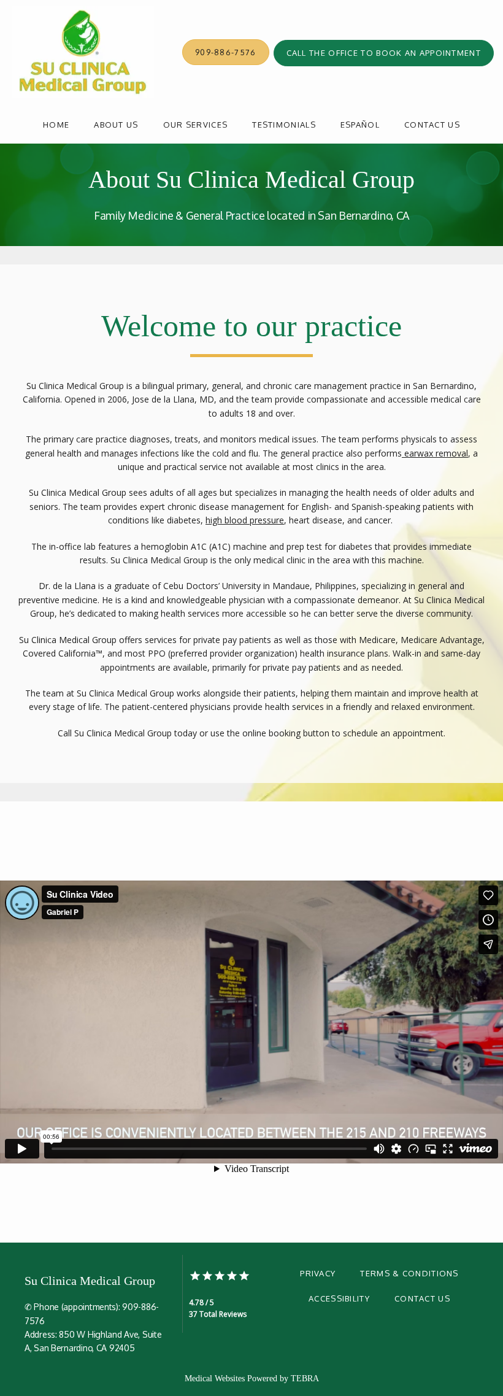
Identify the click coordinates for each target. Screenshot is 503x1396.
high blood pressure (244, 520)
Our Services (195, 124)
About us (116, 124)
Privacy (318, 1273)
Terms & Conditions (409, 1273)
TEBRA (305, 1378)
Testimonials (284, 124)
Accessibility (339, 1298)
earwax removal (435, 453)
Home (56, 124)
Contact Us (432, 124)
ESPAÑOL (360, 124)
